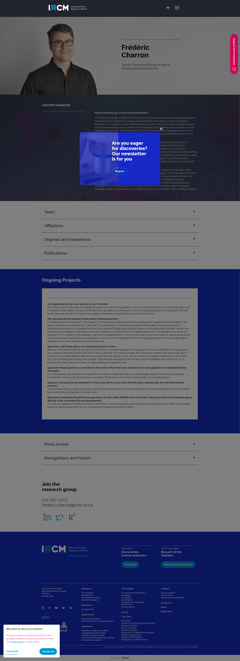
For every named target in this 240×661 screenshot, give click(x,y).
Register (120, 171)
